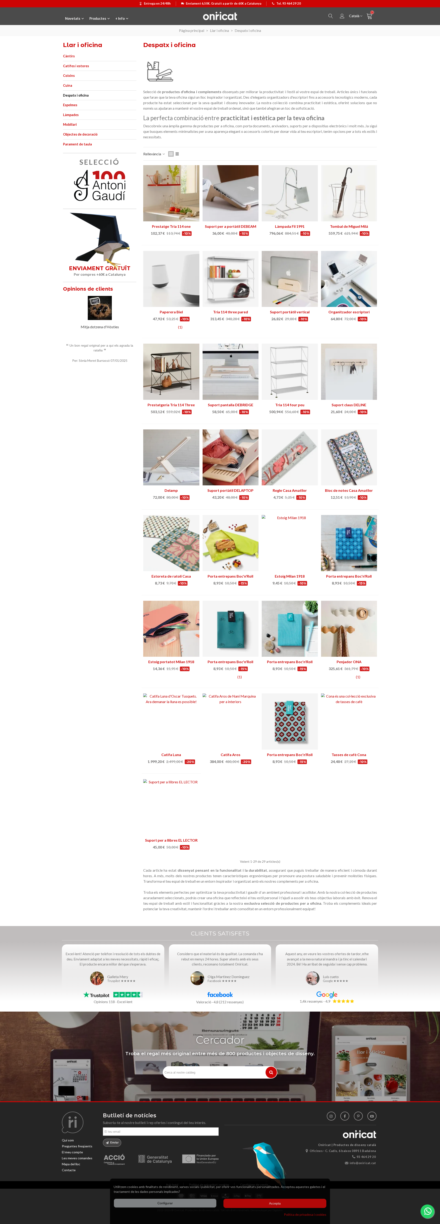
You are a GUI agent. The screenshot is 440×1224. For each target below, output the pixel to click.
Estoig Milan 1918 (290, 576)
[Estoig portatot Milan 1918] (171, 629)
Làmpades (71, 115)
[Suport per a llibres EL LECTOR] (171, 807)
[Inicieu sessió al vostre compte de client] (342, 16)
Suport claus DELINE (349, 405)
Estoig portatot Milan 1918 (171, 661)
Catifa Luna (171, 754)
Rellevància (152, 154)
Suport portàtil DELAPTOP (230, 490)
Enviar (114, 1142)
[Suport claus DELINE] (349, 372)
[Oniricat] (220, 16)
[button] (127, 289)
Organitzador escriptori (349, 312)
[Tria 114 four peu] (290, 372)
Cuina (67, 85)
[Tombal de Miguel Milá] (349, 193)
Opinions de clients (88, 289)
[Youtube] (371, 1116)
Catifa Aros (230, 754)
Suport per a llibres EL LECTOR (171, 840)
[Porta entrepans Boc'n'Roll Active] (231, 543)
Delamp (171, 490)
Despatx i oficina (76, 95)
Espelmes (70, 105)
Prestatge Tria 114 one (171, 226)
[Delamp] (171, 457)
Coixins (69, 76)
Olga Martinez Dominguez (229, 976)
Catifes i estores (76, 66)
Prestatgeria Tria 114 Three (171, 405)
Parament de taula (77, 144)
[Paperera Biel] (171, 279)
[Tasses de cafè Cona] (349, 721)
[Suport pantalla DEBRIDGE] (231, 372)
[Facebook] (344, 1116)
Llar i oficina (82, 45)
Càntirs (69, 56)
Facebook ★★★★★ (222, 981)
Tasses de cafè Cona (349, 754)
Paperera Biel (171, 312)
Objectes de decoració (80, 134)
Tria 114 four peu (289, 405)
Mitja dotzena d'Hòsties (100, 327)
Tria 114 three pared (230, 312)
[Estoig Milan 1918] (290, 543)
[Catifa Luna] (171, 721)
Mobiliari (70, 124)
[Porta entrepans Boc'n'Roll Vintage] (290, 721)
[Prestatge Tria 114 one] (171, 193)
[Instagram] (331, 1116)
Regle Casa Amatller (290, 490)
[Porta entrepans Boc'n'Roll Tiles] (349, 543)
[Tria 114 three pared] (231, 279)
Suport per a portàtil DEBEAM (230, 226)
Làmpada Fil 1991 (290, 226)
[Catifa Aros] (231, 721)
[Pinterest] (358, 1116)
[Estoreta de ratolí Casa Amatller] (171, 543)
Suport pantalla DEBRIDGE (230, 405)
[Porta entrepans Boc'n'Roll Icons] (231, 629)
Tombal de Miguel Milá (349, 226)
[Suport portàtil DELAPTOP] (231, 457)
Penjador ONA (349, 661)
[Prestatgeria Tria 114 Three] (171, 372)
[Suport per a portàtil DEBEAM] (231, 193)
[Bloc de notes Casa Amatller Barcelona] (349, 457)
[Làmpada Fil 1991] (290, 193)
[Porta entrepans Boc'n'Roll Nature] (290, 629)
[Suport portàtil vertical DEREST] (290, 279)
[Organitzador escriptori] (349, 279)
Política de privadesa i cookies (305, 1214)
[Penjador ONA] (349, 629)
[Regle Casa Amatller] (290, 457)
